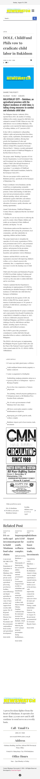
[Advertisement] (20, 666)
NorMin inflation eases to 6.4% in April (28, 510)
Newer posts (17, 504)
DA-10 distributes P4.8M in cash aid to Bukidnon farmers (12, 510)
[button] (33, 10)
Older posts (9, 504)
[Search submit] (35, 18)
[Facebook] (20, 775)
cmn (13, 60)
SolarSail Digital (16, 770)
